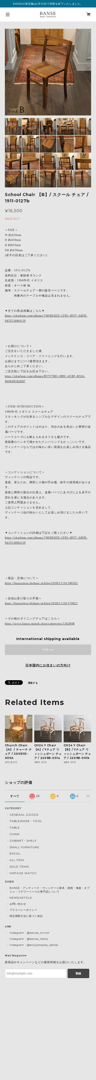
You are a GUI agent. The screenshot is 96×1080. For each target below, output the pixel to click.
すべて (14, 796)
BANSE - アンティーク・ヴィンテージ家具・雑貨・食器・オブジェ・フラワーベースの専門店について (50, 889)
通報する (33, 682)
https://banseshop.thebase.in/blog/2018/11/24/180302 (41, 583)
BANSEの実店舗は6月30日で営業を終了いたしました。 (48, 3)
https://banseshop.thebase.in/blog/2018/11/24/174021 (41, 603)
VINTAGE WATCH (23, 873)
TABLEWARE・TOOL (26, 821)
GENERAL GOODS (24, 814)
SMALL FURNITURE (24, 847)
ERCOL (15, 853)
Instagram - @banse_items (29, 939)
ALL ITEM (17, 860)
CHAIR (15, 834)
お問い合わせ (18, 903)
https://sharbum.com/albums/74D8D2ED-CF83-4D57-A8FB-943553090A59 (46, 318)
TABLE (15, 827)
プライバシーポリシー (24, 910)
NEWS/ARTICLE (21, 897)
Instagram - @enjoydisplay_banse (34, 945)
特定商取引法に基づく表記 (26, 916)
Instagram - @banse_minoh (30, 932)
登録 (78, 973)
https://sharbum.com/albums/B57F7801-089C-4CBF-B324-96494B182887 (45, 379)
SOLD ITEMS (19, 866)
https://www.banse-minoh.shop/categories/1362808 (40, 623)
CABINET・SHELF (23, 840)
